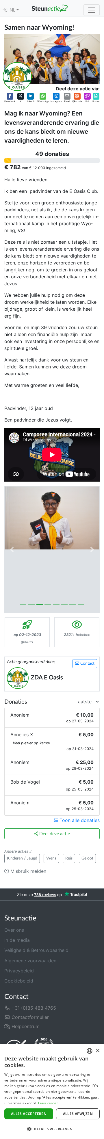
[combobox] (89, 1051)
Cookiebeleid (18, 981)
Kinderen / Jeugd (22, 858)
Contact (86, 663)
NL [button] (13, 10)
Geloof (87, 858)
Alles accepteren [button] (29, 1113)
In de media (17, 940)
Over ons (14, 930)
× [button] (97, 1051)
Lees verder (48, 1103)
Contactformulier (29, 1017)
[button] (9, 98)
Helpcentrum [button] (25, 1026)
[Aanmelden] (4, 10)
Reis (69, 858)
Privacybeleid (19, 971)
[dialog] (52, 1091)
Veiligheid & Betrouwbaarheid (36, 950)
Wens (51, 858)
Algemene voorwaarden (30, 960)
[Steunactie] (50, 8)
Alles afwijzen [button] (78, 1113)
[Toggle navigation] (91, 10)
